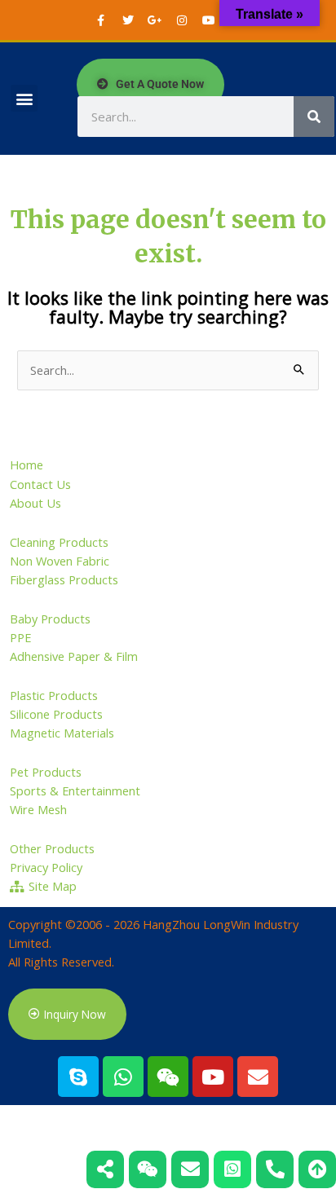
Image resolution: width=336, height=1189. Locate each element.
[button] (24, 98)
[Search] (314, 116)
